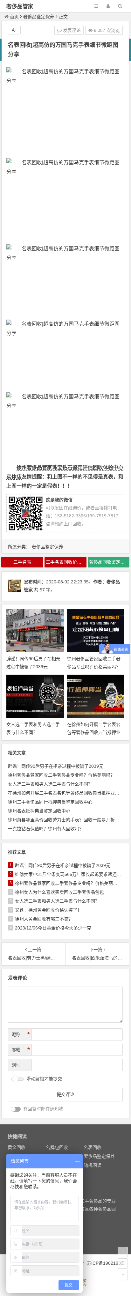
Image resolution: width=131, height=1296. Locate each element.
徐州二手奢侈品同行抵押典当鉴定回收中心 (50, 801)
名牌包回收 (57, 1147)
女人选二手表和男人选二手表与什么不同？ (50, 784)
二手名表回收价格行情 (66, 562)
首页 (14, 16)
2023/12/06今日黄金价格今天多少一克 (53, 927)
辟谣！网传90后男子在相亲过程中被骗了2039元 (55, 766)
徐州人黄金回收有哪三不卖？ (44, 919)
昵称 (20, 1034)
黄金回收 (16, 1147)
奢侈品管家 (19, 7)
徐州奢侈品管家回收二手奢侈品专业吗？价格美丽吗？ (61, 775)
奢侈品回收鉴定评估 (109, 562)
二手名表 (22, 562)
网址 (15, 1065)
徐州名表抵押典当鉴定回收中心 (39, 810)
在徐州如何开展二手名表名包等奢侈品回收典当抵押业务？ (94, 732)
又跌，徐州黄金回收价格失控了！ (48, 910)
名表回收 (92, 1147)
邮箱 (20, 1049)
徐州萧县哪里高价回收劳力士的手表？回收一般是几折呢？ (66, 819)
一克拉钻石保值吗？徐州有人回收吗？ (46, 828)
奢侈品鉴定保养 (38, 16)
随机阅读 (92, 1165)
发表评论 (71, 30)
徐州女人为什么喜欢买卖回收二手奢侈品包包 (59, 892)
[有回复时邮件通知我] (16, 1109)
